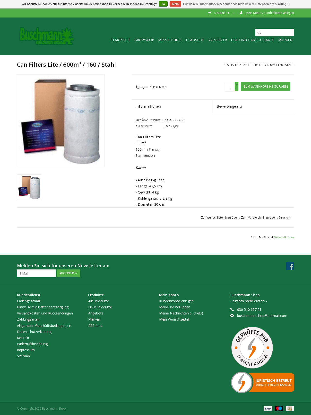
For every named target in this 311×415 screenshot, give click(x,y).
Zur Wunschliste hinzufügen (220, 217)
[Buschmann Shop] (47, 36)
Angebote (96, 313)
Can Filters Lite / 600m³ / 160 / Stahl (268, 65)
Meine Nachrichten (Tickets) (181, 313)
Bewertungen (229, 106)
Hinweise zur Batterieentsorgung (43, 307)
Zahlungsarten (28, 319)
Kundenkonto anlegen (176, 301)
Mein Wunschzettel (174, 319)
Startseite (120, 39)
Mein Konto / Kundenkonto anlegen (269, 13)
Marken (285, 39)
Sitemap (23, 356)
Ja (163, 4)
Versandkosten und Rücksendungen (45, 313)
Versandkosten (284, 237)
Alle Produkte (98, 301)
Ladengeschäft (28, 301)
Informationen (148, 106)
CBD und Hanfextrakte (252, 39)
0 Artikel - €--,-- (224, 13)
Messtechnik (170, 39)
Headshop (195, 39)
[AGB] (262, 348)
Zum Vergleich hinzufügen (259, 217)
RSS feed (95, 325)
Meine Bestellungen (174, 307)
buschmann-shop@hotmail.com (262, 315)
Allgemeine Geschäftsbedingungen (44, 325)
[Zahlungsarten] (267, 408)
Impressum (26, 350)
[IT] (262, 382)
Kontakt (23, 337)
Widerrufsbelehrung (32, 343)
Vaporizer (217, 39)
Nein (175, 4)
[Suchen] (257, 32)
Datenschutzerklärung (34, 331)
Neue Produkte (100, 307)
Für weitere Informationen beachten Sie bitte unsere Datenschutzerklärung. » (236, 4)
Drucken (284, 217)
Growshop (144, 39)
